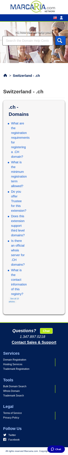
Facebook (14, 439)
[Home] (34, 6)
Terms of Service (12, 413)
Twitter (12, 435)
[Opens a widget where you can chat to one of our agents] (56, 449)
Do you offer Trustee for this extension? (18, 201)
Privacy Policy (11, 417)
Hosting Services (12, 364)
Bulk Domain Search (14, 386)
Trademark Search (13, 395)
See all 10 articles (14, 300)
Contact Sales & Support (34, 342)
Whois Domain (11, 391)
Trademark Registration (16, 369)
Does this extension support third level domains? (18, 225)
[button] (62, 17)
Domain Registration (14, 359)
